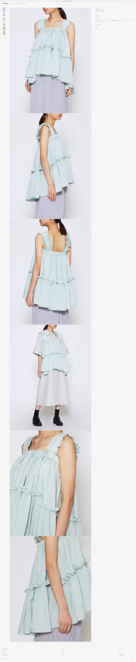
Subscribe (122, 654)
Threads (63, 652)
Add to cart (114, 20)
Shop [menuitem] (12, 3)
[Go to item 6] (4, 33)
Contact (4, 652)
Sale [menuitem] (24, 3)
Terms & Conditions (5, 655)
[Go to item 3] (4, 19)
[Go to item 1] (4, 9)
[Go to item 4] (4, 23)
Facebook (63, 655)
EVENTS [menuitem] (20, 3)
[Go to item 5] (4, 28)
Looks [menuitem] (16, 3)
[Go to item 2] (4, 14)
